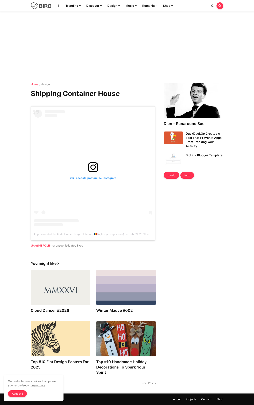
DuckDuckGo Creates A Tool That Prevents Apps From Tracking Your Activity (203, 140)
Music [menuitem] (129, 6)
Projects (191, 399)
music (171, 175)
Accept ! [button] (17, 393)
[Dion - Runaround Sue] (193, 100)
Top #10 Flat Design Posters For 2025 (60, 364)
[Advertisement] (127, 47)
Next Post (147, 383)
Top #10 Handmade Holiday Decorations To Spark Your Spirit (121, 367)
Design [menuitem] (112, 6)
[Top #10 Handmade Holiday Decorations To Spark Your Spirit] (126, 338)
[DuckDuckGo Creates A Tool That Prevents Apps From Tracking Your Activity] (173, 137)
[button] (212, 5)
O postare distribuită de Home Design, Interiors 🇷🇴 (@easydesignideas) (79, 234)
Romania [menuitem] (148, 6)
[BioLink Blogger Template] (173, 159)
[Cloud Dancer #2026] (60, 287)
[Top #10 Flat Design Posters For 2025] (60, 338)
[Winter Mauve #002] (126, 287)
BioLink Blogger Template (204, 155)
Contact (206, 399)
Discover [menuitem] (92, 6)
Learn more (38, 385)
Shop (219, 399)
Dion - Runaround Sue (184, 123)
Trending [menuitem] (71, 6)
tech (187, 175)
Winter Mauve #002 (114, 310)
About (177, 399)
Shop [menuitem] (166, 6)
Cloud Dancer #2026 (50, 310)
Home (34, 84)
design (45, 84)
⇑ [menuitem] (58, 6)
